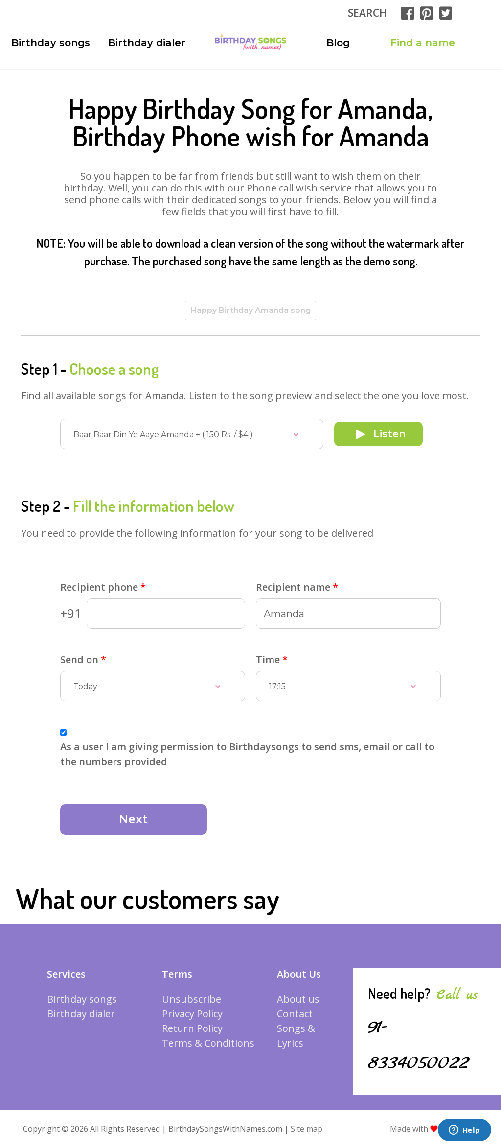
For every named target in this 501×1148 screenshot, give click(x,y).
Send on (83, 659)
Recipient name (297, 587)
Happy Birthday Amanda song (250, 310)
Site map (306, 1129)
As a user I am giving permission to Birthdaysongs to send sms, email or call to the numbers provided (247, 754)
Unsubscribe (191, 998)
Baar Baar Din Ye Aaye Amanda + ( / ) (163, 434)
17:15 (277, 686)
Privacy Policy (192, 1013)
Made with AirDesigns (435, 1129)
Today (85, 686)
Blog (338, 42)
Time (272, 659)
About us (298, 998)
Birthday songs (50, 42)
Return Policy (192, 1028)
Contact (295, 1013)
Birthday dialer (146, 42)
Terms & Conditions (208, 1043)
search (367, 13)
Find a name (422, 42)
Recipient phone (103, 587)
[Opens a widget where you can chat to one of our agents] (464, 1131)
